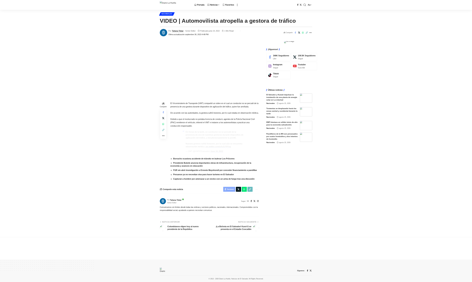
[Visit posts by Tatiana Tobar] (163, 32)
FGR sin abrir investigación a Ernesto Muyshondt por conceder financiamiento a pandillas (215, 170)
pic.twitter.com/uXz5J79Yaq (218, 147)
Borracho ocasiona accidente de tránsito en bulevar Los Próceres (204, 159)
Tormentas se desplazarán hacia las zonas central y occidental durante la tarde (281, 111)
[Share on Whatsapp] (303, 33)
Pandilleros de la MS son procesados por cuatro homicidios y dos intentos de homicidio (282, 136)
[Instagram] (258, 201)
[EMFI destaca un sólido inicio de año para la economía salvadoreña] (306, 125)
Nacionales (167, 14)
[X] (300, 5)
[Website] (248, 201)
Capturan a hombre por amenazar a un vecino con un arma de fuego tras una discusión (214, 179)
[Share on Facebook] (295, 33)
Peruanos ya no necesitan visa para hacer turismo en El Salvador (203, 174)
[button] (237, 5)
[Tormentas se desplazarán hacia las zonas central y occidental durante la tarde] (306, 111)
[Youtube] (304, 66)
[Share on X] (299, 33)
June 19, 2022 (216, 151)
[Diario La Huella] (175, 5)
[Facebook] (298, 5)
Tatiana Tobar (178, 31)
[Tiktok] (278, 75)
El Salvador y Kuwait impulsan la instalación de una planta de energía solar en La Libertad (281, 97)
